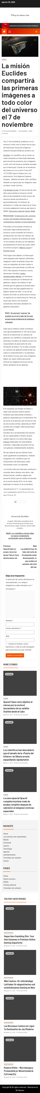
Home (5, 834)
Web (7, 636)
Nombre (9, 621)
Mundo (6, 840)
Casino (6, 861)
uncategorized (8, 932)
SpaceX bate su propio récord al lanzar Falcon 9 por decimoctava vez (11, 552)
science (4, 59)
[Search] (36, 32)
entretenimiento (9, 855)
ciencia (6, 846)
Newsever (32, 1087)
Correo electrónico (13, 628)
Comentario (11, 589)
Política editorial (9, 885)
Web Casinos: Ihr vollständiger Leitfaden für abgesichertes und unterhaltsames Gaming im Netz (19, 984)
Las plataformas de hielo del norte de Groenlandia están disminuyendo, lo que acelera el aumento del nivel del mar (29, 556)
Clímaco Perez (22, 946)
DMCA (5, 882)
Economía (7, 843)
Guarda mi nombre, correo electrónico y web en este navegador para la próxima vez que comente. (20, 647)
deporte (6, 852)
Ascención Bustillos (10, 131)
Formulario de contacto (12, 858)
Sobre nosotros (9, 879)
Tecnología (7, 849)
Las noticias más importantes (14, 837)
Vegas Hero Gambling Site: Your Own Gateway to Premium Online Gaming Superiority (19, 939)
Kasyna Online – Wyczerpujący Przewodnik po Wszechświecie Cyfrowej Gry (18, 1071)
